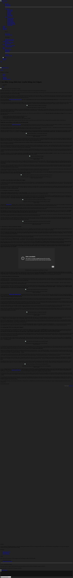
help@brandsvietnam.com (7, 561)
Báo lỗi (4, 75)
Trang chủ (4, 77)
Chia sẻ (4, 74)
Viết (1, 61)
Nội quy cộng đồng (6, 553)
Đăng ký (4, 59)
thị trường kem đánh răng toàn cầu (15, 99)
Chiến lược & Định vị (7, 79)
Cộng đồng (5, 78)
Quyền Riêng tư (6, 552)
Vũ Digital (71, 385)
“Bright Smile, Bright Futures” (15, 294)
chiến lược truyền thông (16, 124)
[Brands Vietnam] (3, 0)
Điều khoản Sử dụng (6, 551)
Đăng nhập (5, 58)
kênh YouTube (8, 204)
